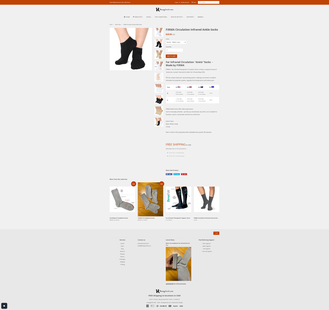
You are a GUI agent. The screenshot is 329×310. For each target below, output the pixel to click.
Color (167, 39)
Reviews (122, 254)
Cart (195, 2)
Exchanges (122, 259)
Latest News (170, 240)
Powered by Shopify (177, 302)
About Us (122, 251)
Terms (171, 299)
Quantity (168, 47)
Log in (176, 2)
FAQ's (122, 246)
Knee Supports (207, 243)
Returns (122, 256)
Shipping (122, 262)
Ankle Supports (206, 246)
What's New (118, 24)
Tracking (122, 264)
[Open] (4, 306)
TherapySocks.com (166, 302)
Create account (185, 2)
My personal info (163, 299)
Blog (122, 249)
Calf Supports (206, 249)
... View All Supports (206, 251)
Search (122, 243)
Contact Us (177, 299)
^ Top (216, 233)
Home (111, 24)
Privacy (156, 299)
